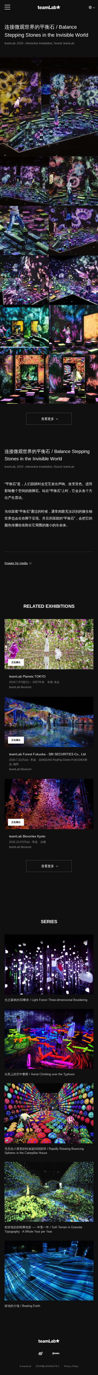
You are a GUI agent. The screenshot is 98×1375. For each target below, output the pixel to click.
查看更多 (47, 419)
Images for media (16, 563)
